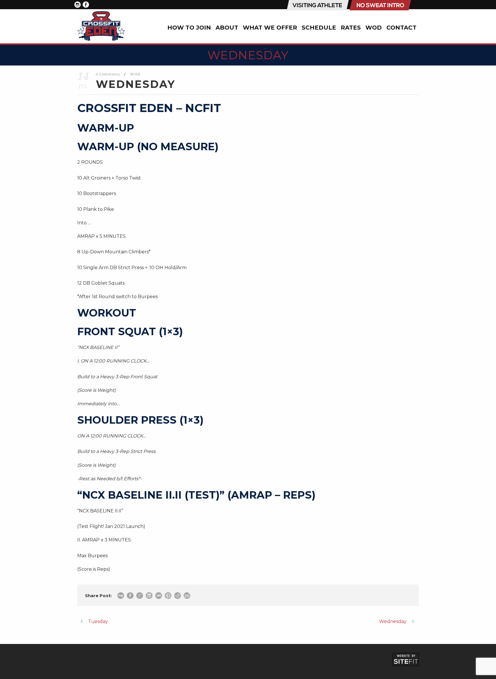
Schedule (319, 27)
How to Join (189, 27)
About (227, 27)
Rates (351, 27)
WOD (373, 27)
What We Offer (270, 27)
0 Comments (108, 74)
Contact (401, 27)
